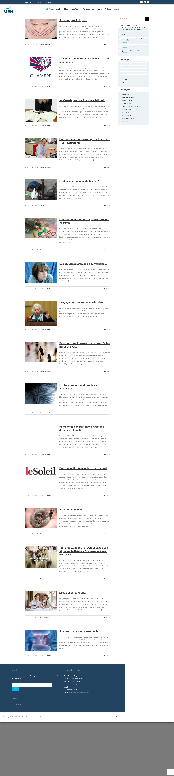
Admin (28, 44)
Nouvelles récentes (45, 44)
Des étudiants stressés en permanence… (83, 263)
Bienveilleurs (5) (126, 91)
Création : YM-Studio (38, 717)
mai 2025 (124, 76)
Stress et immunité (70, 509)
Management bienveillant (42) (131, 106)
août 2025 (125, 70)
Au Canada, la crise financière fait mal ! (82, 100)
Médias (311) (125, 112)
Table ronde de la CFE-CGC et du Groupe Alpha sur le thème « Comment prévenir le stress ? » (83, 551)
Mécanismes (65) (127, 109)
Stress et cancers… (127, 46)
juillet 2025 (125, 73)
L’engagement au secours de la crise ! (81, 302)
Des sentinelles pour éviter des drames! (83, 468)
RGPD (123, 34)
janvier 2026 (125, 64)
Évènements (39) (127, 103)
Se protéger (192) (127, 121)
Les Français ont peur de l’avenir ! (79, 181)
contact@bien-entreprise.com (79, 693)
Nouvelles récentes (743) (129, 118)
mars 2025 (125, 82)
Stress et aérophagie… (72, 592)
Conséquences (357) (128, 97)
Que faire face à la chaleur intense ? (132, 51)
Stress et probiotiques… (73, 20)
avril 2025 (124, 79)
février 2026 (125, 61)
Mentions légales (17, 704)
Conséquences (44, 617)
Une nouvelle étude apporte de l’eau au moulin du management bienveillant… (133, 28)
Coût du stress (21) (127, 100)
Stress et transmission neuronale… (79, 631)
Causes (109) (125, 94)
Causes (42, 205)
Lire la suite (107, 44)
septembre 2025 (126, 67)
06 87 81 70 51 (74, 687)
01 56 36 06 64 (72, 684)
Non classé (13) (126, 115)
